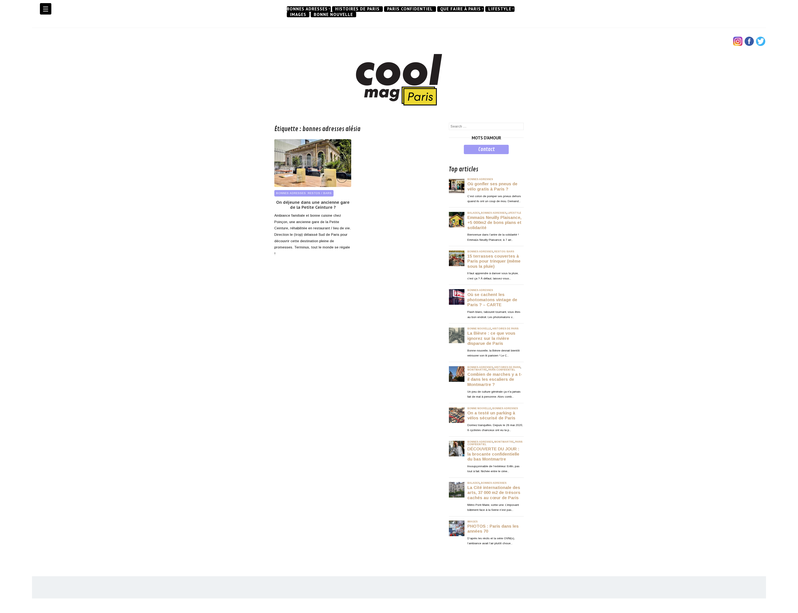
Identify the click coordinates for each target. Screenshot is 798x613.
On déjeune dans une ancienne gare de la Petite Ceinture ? (313, 205)
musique (455, 157)
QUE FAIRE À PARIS (460, 9)
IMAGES (298, 14)
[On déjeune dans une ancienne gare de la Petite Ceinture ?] (312, 186)
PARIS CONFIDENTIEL (410, 9)
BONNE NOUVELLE (333, 14)
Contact (486, 149)
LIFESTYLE (499, 9)
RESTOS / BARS (320, 193)
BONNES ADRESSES (307, 9)
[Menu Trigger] (45, 9)
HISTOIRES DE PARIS (357, 9)
